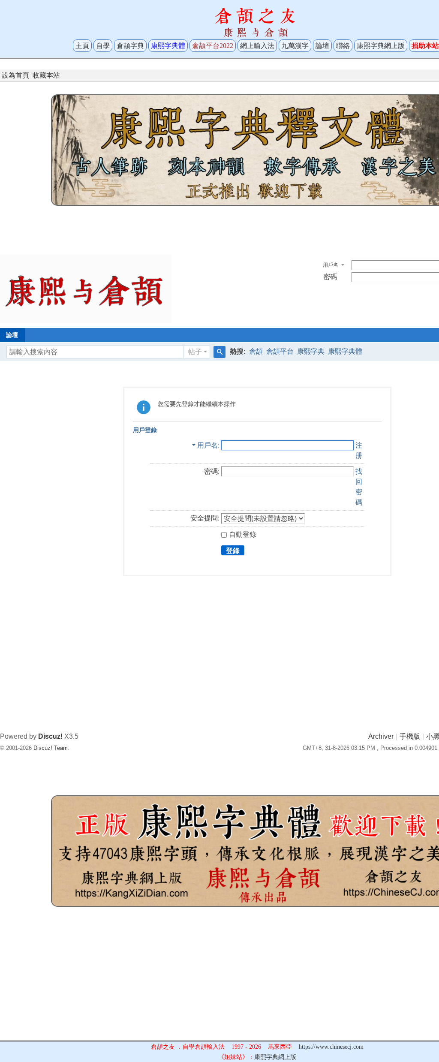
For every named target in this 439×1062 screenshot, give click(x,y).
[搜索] (219, 352)
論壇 (322, 45)
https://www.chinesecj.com (331, 1047)
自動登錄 (242, 534)
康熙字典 (311, 351)
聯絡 (343, 45)
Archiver (381, 736)
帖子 (195, 351)
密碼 (330, 276)
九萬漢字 (295, 45)
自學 (103, 45)
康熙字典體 (345, 351)
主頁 (82, 45)
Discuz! (50, 736)
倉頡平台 (280, 351)
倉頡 (256, 351)
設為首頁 (15, 75)
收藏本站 (46, 75)
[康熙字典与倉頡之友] (85, 288)
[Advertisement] (257, 228)
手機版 (410, 736)
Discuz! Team (50, 748)
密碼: (212, 471)
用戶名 (330, 265)
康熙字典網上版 (381, 45)
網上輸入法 (257, 45)
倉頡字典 (130, 45)
